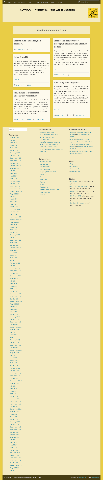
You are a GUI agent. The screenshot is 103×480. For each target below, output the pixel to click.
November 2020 (15, 296)
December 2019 (15, 322)
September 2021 (16, 276)
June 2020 (13, 309)
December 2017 (15, 373)
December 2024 (15, 186)
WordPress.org (75, 171)
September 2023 (16, 219)
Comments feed (75, 169)
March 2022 (14, 260)
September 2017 (16, 381)
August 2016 (14, 412)
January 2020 (14, 319)
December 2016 (15, 401)
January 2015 (14, 455)
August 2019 (14, 330)
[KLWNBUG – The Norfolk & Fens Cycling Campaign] (93, 17)
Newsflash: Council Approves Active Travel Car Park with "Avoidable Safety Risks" (50, 144)
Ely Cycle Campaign (77, 203)
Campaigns (44, 164)
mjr (70, 75)
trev (30, 49)
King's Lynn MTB (75, 196)
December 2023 (15, 214)
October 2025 (14, 163)
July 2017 (13, 386)
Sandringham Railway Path (49, 190)
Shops (37, 2)
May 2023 (13, 227)
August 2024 (14, 194)
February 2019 (15, 340)
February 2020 (15, 317)
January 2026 (14, 155)
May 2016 (13, 414)
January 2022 (14, 266)
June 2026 (13, 143)
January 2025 (14, 184)
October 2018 (14, 347)
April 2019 (13, 337)
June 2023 (13, 224)
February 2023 (15, 235)
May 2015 (13, 445)
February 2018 (15, 368)
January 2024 (14, 212)
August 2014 (14, 468)
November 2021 (15, 271)
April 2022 (13, 258)
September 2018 (16, 350)
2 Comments (79, 115)
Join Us (59, 2)
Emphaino (95, 477)
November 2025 (15, 161)
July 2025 (13, 171)
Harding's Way (45, 169)
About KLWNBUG (20, 2)
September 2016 (16, 409)
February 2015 (15, 452)
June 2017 (13, 388)
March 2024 (14, 207)
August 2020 (14, 304)
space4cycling (48, 2)
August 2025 (14, 168)
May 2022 (13, 255)
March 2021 (14, 291)
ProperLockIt (44, 177)
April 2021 (13, 289)
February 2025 (15, 181)
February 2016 (15, 422)
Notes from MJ (21, 57)
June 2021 (13, 283)
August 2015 (14, 437)
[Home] (4, 2)
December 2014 (15, 458)
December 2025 (15, 158)
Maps (30, 2)
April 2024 (13, 204)
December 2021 (15, 268)
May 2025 (13, 176)
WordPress (82, 477)
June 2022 (13, 253)
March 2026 (14, 150)
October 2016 (14, 406)
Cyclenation (74, 181)
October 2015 (14, 432)
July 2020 (13, 307)
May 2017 (13, 391)
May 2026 (13, 145)
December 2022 (15, 240)
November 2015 (15, 430)
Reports (42, 182)
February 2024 (15, 209)
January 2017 (14, 399)
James (72, 146)
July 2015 (13, 440)
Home (9, 2)
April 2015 (13, 447)
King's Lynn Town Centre (48, 172)
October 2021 (14, 273)
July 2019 (13, 332)
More (56, 69)
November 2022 (15, 242)
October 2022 (14, 245)
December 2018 (15, 345)
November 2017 (15, 376)
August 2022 (14, 250)
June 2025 (13, 173)
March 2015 (14, 450)
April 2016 (13, 417)
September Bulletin (47, 132)
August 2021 (14, 278)
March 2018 (14, 365)
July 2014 (13, 470)
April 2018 (13, 363)
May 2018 (13, 360)
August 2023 (14, 222)
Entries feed (74, 166)
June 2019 (13, 335)
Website (43, 195)
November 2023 (15, 217)
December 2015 (15, 427)
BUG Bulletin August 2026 (49, 135)
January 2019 (14, 342)
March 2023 (14, 232)
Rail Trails (43, 179)
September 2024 (16, 191)
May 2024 (13, 202)
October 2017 (14, 378)
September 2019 (16, 327)
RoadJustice (44, 187)
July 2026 (13, 140)
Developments (45, 166)
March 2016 (14, 419)
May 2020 (13, 312)
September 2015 (16, 435)
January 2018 (14, 371)
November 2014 (15, 460)
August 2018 (14, 353)
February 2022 (15, 263)
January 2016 (14, 424)
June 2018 (13, 358)
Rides (42, 184)
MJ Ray (72, 132)
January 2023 (14, 237)
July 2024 (13, 196)
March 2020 (14, 314)
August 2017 (14, 383)
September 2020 (16, 301)
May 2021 (13, 286)
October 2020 (14, 299)
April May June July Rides (67, 82)
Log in (72, 164)
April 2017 (13, 394)
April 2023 (13, 230)
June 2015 (13, 442)
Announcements (46, 161)
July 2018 (13, 355)
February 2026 (15, 153)
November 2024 (15, 189)
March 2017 (14, 396)
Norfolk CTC (74, 191)
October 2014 (14, 463)
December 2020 (15, 294)
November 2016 (15, 404)
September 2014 (16, 465)
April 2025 (13, 178)
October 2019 (14, 324)
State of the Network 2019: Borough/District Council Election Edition (70, 43)
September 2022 (16, 248)
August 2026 (14, 137)
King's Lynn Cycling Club (78, 186)
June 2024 (13, 199)
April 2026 (13, 148)
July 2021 (13, 281)
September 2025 (16, 166)
